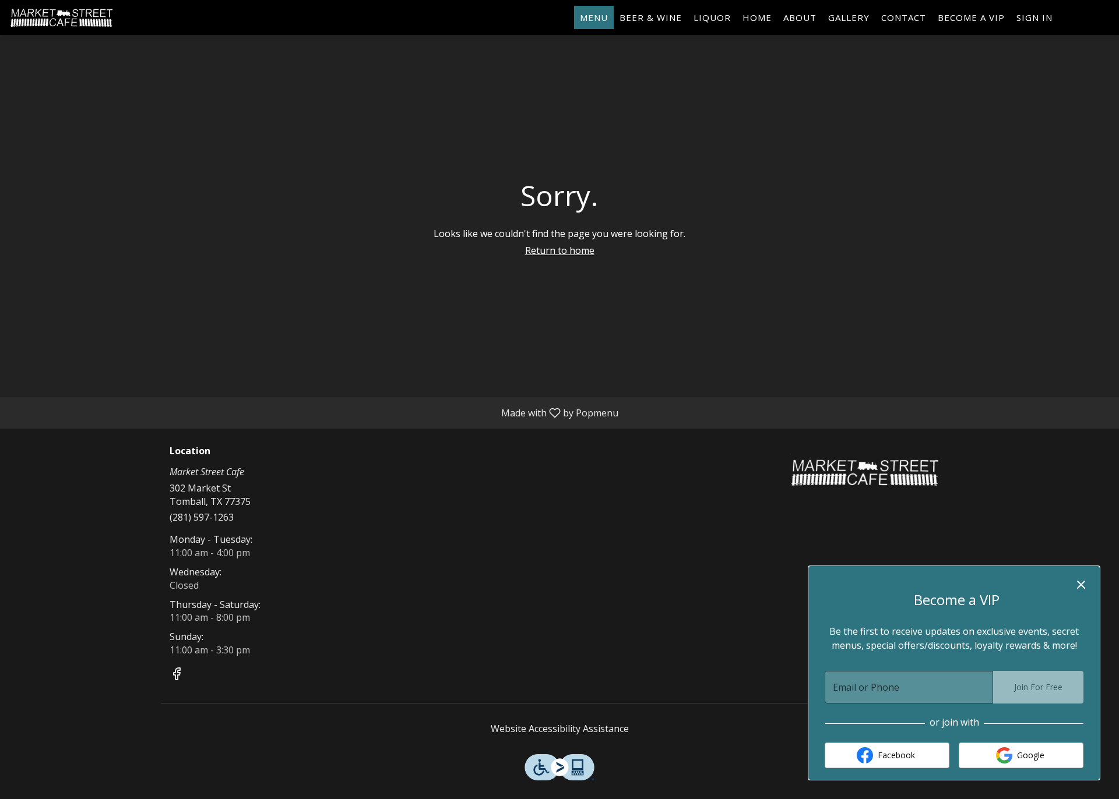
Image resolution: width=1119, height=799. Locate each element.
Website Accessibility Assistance (560, 728)
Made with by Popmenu (313, 412)
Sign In (1034, 17)
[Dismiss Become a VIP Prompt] (1081, 585)
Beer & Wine (651, 17)
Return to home (559, 250)
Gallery (849, 17)
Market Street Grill (865, 472)
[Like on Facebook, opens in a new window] (177, 675)
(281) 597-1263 (202, 517)
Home (757, 17)
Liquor (712, 17)
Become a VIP (971, 17)
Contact (903, 17)
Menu (594, 17)
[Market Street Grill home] (61, 17)
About (800, 17)
